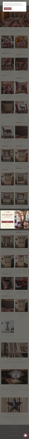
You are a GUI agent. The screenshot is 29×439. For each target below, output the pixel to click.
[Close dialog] (27, 211)
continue (7, 221)
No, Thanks (7, 224)
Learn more (7, 8)
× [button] (25, 3)
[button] (25, 435)
